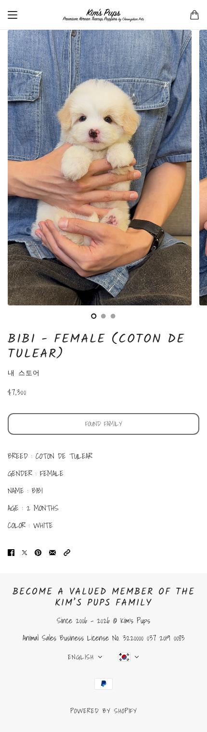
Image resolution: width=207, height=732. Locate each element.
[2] (113, 316)
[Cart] (194, 15)
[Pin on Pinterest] (38, 552)
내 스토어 (24, 372)
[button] (67, 552)
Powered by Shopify (103, 711)
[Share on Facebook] (11, 552)
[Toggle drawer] (12, 15)
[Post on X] (24, 552)
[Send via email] (52, 552)
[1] (103, 316)
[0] (94, 316)
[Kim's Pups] (103, 15)
